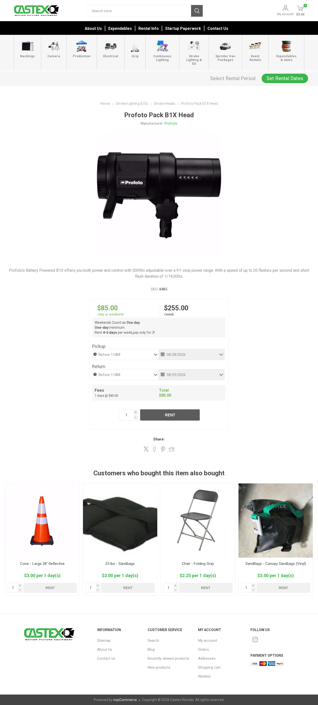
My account (285, 14)
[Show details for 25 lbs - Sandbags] (120, 520)
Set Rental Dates (285, 78)
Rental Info (148, 28)
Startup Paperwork (183, 28)
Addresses (207, 658)
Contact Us (217, 28)
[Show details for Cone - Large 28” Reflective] (42, 520)
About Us (93, 28)
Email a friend (171, 449)
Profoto (170, 123)
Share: (159, 439)
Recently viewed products (168, 658)
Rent (170, 415)
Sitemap (104, 640)
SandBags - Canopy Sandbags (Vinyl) (275, 563)
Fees (99, 390)
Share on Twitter (146, 448)
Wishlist (204, 676)
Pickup (99, 346)
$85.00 (107, 308)
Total (164, 390)
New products (159, 667)
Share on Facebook (154, 449)
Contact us (106, 658)
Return (98, 366)
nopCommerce (125, 700)
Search (197, 11)
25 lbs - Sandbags (120, 563)
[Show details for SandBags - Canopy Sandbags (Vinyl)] (275, 520)
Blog (151, 649)
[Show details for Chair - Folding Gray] (198, 520)
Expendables (120, 28)
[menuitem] (119, 640)
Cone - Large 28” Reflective (42, 563)
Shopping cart (209, 667)
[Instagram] (255, 640)
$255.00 (176, 308)
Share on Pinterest (163, 449)
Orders (203, 649)
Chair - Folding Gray (198, 563)
